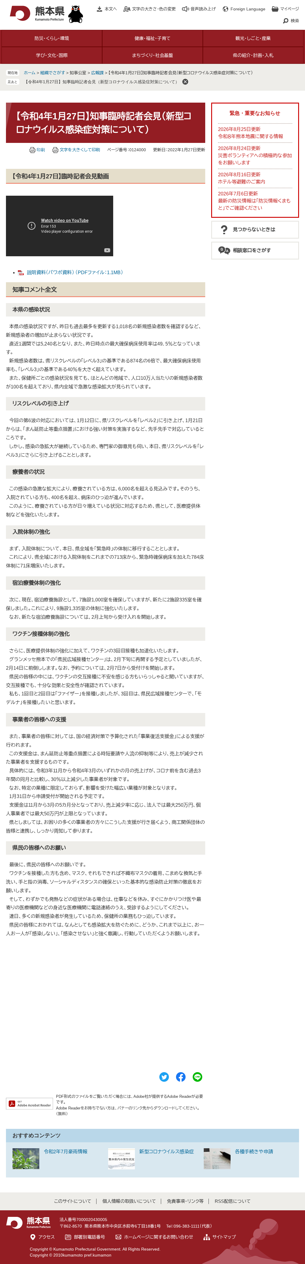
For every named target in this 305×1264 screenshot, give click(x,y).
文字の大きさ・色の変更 (154, 9)
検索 (295, 20)
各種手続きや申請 (254, 1151)
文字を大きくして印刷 (80, 149)
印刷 (41, 149)
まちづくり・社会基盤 (152, 55)
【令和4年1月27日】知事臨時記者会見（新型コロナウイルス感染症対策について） (101, 81)
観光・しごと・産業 (253, 38)
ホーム (29, 72)
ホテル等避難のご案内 (241, 181)
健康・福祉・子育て (153, 38)
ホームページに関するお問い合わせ (158, 1237)
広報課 (97, 72)
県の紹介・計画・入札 (253, 55)
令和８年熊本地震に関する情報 (250, 136)
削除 (185, 82)
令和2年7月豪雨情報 (65, 1151)
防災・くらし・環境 (52, 38)
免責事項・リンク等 (185, 1201)
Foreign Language (248, 9)
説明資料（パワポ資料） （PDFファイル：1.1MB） (75, 272)
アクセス (47, 1237)
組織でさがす (52, 72)
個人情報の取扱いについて (129, 1201)
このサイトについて (72, 1201)
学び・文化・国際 (52, 55)
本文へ (111, 9)
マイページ (289, 9)
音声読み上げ (203, 9)
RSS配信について (233, 1201)
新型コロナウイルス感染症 (166, 1151)
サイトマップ (224, 1237)
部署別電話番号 (89, 1237)
